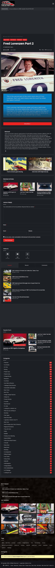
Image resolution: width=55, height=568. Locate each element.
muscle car (16, 545)
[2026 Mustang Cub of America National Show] (45, 529)
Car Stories (13, 39)
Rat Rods (6, 413)
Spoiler (50, 545)
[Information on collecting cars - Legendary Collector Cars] (8, 3)
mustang (22, 545)
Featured (19, 39)
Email (5, 230)
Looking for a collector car (10, 408)
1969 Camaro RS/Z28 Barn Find (20, 277)
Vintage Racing (7, 376)
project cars (34, 545)
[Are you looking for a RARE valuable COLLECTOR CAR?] (44, 187)
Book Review (7, 403)
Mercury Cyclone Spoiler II (7, 545)
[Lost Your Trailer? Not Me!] (27, 187)
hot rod (43, 542)
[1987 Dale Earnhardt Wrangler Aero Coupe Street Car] (7, 285)
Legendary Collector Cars (25, 563)
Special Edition (7, 438)
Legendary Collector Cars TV (11, 419)
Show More (27, 123)
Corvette (6, 401)
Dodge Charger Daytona (9, 394)
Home (5, 36)
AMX (3, 542)
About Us (51, 565)
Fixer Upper (6, 415)
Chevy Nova (7, 458)
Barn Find (6, 392)
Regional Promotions (9, 426)
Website (30, 230)
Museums (6, 378)
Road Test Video (8, 417)
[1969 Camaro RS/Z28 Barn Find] (7, 278)
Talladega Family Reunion (10, 385)
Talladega (9, 547)
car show (13, 542)
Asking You (6, 396)
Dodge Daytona (26, 542)
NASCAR (6, 461)
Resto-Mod (6, 445)
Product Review (7, 399)
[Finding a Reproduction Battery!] (9, 529)
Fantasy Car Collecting (9, 435)
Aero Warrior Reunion (9, 383)
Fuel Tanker (7, 456)
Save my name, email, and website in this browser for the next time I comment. (23, 237)
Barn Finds (34, 565)
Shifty (5, 431)
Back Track (10, 36)
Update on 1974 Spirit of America (9, 193)
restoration (45, 545)
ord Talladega (7, 470)
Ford (32, 542)
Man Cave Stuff (45, 565)
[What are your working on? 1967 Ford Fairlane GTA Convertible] (7, 292)
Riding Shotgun (7, 454)
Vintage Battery (7, 465)
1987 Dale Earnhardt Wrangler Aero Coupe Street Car (26, 283)
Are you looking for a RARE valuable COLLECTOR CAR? (44, 193)
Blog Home (6, 447)
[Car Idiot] (27, 529)
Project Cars (7, 371)
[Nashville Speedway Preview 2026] (45, 519)
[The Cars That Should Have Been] (7, 299)
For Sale (6, 406)
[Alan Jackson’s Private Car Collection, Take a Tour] (7, 272)
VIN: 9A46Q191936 (8, 468)
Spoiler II (3, 547)
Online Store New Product (10, 440)
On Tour (6, 367)
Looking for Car (7, 472)
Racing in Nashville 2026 (14, 8)
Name (5, 224)
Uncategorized (7, 452)
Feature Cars (7, 374)
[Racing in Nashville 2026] (32, 349)
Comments (44, 265)
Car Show (6, 380)
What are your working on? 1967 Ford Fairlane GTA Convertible (28, 290)
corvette (19, 542)
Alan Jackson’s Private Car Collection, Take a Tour (25, 270)
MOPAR (6, 433)
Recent (27, 265)
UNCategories (7, 463)
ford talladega (37, 542)
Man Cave (6, 422)
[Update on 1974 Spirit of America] (10, 187)
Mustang (6, 449)
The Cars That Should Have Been (20, 297)
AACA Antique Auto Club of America (12, 424)
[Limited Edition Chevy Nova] (27, 508)
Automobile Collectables (9, 387)
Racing (24, 39)
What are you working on (10, 410)
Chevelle (6, 442)
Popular (10, 265)
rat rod (40, 545)
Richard (6, 49)
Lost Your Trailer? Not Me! (26, 192)
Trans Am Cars (7, 429)
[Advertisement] (27, 23)
